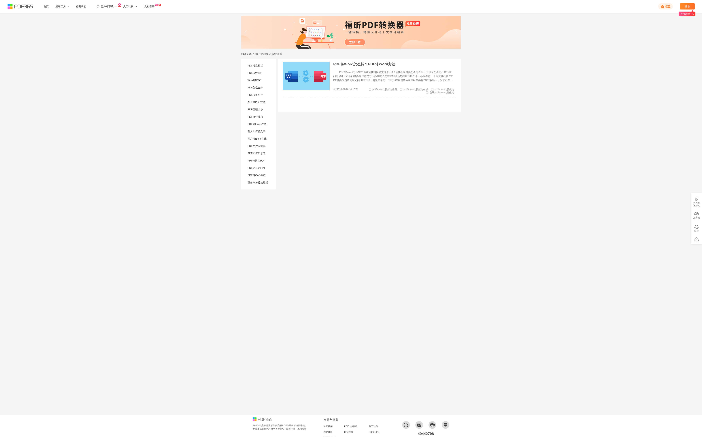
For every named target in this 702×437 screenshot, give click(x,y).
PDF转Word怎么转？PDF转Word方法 (364, 64)
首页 (46, 6)
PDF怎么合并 (255, 87)
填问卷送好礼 (696, 204)
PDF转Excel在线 (257, 124)
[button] (245, 32)
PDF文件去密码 (256, 146)
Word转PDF (254, 80)
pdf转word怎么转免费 (384, 89)
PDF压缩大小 (255, 109)
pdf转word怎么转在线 (415, 89)
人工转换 (128, 6)
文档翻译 (149, 6)
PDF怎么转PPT (256, 167)
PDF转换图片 (255, 94)
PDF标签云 (374, 432)
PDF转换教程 (255, 65)
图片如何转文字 (256, 131)
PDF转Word (254, 72)
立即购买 (328, 426)
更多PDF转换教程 (258, 182)
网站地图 (328, 432)
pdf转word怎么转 (444, 89)
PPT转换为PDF (256, 160)
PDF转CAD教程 (257, 175)
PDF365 (246, 53)
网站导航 (348, 432)
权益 (667, 6)
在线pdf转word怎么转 (441, 92)
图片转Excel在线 (257, 138)
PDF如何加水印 (256, 153)
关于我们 (373, 426)
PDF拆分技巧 (255, 116)
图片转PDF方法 (256, 102)
